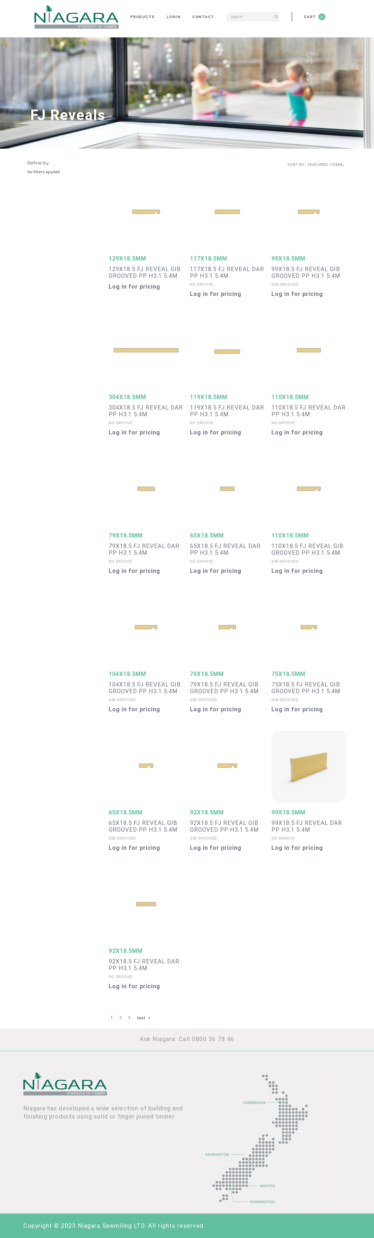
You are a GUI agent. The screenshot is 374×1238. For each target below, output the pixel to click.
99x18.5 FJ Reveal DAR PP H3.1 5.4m (306, 826)
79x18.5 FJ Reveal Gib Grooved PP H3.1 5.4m (224, 688)
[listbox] (327, 164)
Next (141, 1017)
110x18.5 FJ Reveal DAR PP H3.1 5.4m (308, 411)
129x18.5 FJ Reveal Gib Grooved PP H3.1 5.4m (145, 272)
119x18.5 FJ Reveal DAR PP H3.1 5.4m (227, 411)
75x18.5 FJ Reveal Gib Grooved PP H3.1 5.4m (305, 688)
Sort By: (296, 164)
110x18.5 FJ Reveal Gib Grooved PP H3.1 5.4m (307, 549)
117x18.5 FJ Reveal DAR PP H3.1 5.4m (227, 272)
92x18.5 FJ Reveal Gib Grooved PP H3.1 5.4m (224, 826)
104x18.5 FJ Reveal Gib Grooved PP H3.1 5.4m (145, 688)
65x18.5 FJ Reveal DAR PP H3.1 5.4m (225, 549)
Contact (203, 17)
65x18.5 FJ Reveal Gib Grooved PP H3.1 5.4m (143, 826)
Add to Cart (146, 214)
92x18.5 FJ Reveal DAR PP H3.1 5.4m (144, 965)
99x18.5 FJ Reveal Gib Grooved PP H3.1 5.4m (305, 272)
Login (174, 17)
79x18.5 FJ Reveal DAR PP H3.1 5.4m (144, 549)
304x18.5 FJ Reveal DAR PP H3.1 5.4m (146, 411)
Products (142, 17)
